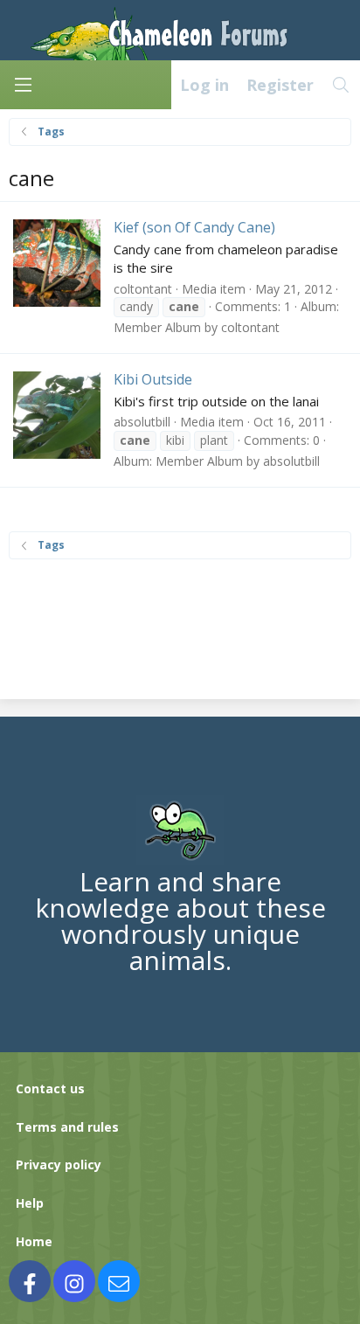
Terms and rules (67, 1127)
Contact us (50, 1088)
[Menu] (22, 84)
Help (30, 1203)
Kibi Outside (153, 379)
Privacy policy (58, 1164)
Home (34, 1241)
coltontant (143, 289)
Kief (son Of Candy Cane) (194, 227)
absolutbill (142, 421)
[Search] (341, 84)
